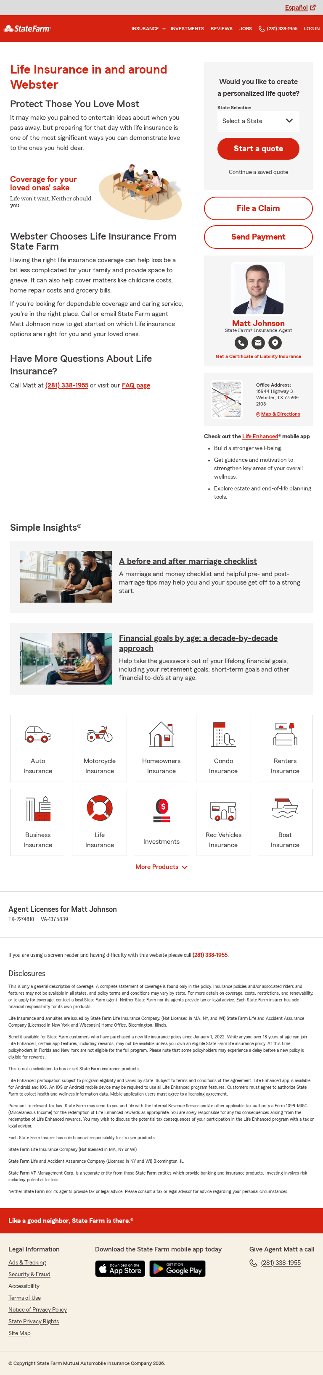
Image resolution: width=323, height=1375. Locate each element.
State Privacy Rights (33, 1322)
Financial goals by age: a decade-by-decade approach (198, 643)
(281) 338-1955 (282, 28)
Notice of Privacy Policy (37, 1310)
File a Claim (258, 208)
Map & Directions (280, 413)
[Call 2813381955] (241, 343)
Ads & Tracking (27, 1263)
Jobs (245, 28)
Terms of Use (24, 1298)
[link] (27, 28)
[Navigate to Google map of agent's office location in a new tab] (275, 343)
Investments (187, 28)
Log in (312, 28)
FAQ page (136, 385)
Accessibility (24, 1286)
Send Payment (258, 237)
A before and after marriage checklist (188, 561)
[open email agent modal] (258, 344)
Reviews (222, 28)
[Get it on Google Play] (177, 1268)
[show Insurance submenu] (162, 29)
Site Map (19, 1333)
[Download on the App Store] (120, 1268)
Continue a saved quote (258, 172)
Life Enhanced (260, 437)
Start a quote (258, 149)
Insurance (145, 28)
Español (296, 7)
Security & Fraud (29, 1275)
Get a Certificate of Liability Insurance (258, 356)
